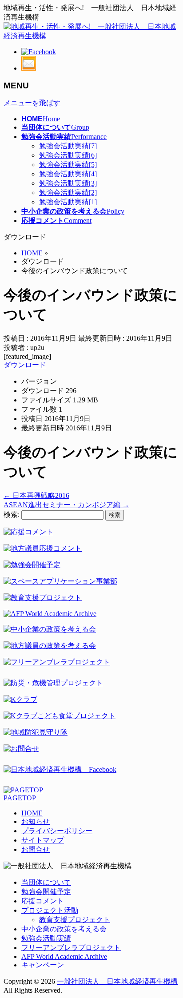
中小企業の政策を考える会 (64, 929)
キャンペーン (42, 965)
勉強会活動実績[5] (68, 164)
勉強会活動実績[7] (68, 146)
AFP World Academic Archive (64, 956)
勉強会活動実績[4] (68, 174)
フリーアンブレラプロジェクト (71, 947)
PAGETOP (20, 798)
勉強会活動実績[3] (68, 183)
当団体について (46, 882)
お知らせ (35, 821)
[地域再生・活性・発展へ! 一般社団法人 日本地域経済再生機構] (91, 36)
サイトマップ (42, 840)
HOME (32, 813)
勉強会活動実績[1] (68, 202)
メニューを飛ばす (32, 103)
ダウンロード (25, 365)
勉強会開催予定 (46, 891)
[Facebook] (38, 52)
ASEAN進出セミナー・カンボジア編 (66, 505)
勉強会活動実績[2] (68, 192)
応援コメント (42, 901)
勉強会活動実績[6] (68, 155)
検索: (12, 514)
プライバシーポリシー (56, 831)
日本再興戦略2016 (36, 495)
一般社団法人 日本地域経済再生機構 (117, 981)
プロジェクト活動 (49, 910)
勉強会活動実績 (46, 938)
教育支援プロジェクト (74, 919)
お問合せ (35, 849)
